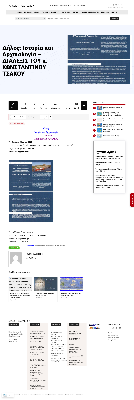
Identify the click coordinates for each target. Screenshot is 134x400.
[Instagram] (112, 328)
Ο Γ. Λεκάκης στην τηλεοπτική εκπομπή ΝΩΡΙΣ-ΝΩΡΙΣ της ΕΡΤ (38, 332)
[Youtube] (120, 328)
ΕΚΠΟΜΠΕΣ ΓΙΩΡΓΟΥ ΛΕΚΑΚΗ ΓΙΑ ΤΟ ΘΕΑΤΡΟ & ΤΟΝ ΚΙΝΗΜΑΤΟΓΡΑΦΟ (37, 386)
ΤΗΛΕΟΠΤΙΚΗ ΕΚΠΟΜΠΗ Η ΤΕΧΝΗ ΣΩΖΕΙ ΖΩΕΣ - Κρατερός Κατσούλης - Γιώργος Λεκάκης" (37, 373)
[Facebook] (109, 328)
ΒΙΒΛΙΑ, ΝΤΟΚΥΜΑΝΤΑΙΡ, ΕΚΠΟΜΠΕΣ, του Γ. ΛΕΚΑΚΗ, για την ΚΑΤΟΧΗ (59, 360)
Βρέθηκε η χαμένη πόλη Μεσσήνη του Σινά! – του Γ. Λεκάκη (109, 186)
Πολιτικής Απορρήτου (113, 337)
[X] (116, 328)
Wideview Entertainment (49, 394)
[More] (84, 105)
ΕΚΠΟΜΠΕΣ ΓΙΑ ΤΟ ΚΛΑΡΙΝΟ (74, 343)
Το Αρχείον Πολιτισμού (113, 340)
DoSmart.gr (32, 394)
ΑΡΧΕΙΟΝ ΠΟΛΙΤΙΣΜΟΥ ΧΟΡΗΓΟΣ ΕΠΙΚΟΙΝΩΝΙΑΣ (58, 349)
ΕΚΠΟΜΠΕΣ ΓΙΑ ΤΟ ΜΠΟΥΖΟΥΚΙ (74, 339)
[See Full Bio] (35, 258)
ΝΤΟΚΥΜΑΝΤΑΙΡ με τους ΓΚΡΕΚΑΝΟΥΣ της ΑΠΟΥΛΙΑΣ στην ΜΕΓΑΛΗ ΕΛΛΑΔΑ (38, 380)
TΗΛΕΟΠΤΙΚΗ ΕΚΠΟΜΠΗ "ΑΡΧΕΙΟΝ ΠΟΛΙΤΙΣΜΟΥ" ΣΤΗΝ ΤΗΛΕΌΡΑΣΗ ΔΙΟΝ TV (37, 347)
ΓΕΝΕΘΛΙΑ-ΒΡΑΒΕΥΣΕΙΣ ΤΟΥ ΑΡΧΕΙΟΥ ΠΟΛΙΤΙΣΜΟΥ (59, 345)
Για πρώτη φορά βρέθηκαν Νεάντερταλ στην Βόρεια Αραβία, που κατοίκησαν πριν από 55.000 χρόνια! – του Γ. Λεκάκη (109, 178)
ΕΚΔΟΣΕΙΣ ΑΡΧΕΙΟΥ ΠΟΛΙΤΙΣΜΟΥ (56, 337)
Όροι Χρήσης (111, 332)
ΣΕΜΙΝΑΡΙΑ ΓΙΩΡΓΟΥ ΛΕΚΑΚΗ (56, 341)
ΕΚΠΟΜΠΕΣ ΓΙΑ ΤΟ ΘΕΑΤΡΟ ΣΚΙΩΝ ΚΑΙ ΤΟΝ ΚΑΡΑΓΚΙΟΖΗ (76, 362)
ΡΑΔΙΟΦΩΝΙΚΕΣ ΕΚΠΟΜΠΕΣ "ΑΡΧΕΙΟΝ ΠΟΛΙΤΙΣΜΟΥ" (75, 333)
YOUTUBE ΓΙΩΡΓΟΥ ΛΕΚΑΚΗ (35, 342)
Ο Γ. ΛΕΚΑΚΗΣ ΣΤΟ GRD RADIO (76, 356)
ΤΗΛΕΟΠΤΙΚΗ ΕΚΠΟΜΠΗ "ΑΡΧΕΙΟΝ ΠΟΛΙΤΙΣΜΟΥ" (37, 360)
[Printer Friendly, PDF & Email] (14, 248)
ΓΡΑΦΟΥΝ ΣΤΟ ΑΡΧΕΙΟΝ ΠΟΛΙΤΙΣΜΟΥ (57, 354)
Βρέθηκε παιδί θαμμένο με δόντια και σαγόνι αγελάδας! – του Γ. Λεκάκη (109, 157)
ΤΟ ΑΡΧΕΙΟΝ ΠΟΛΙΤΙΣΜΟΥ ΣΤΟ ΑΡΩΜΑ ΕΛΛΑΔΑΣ (37, 337)
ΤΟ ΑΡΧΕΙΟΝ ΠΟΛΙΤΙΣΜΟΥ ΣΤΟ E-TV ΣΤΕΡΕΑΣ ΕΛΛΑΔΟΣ (37, 354)
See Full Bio (30, 258)
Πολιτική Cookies (113, 335)
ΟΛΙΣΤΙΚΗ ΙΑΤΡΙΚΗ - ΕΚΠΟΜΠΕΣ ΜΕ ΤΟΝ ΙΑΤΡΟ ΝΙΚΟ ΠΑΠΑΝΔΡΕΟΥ (75, 350)
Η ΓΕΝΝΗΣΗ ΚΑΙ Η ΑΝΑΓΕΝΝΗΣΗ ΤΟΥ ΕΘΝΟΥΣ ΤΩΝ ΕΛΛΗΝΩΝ (38, 365)
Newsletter (132, 200)
